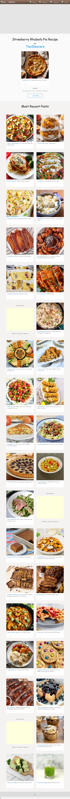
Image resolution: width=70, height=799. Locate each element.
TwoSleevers (35, 46)
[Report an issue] (46, 84)
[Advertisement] (35, 19)
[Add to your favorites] (27, 84)
